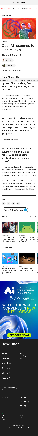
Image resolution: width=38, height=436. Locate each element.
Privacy (22, 353)
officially (19, 77)
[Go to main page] (10, 344)
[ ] (4, 41)
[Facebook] (4, 203)
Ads (21, 359)
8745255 (4, 419)
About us (23, 356)
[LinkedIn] (13, 203)
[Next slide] (35, 216)
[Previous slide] (30, 216)
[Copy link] (18, 203)
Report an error (9, 388)
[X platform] (8, 203)
